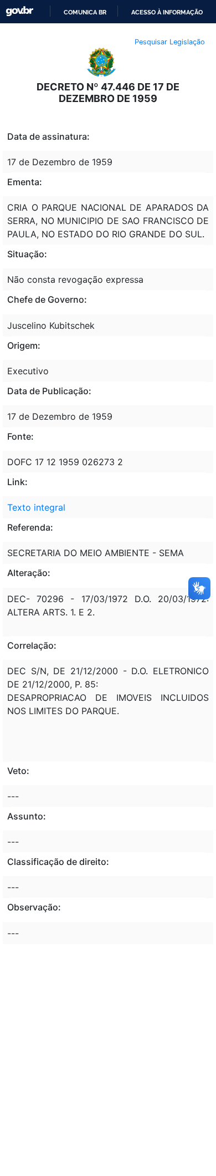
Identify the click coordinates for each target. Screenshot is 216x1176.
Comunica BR (85, 12)
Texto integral (36, 507)
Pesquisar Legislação (170, 42)
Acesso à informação (167, 12)
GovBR (19, 11)
